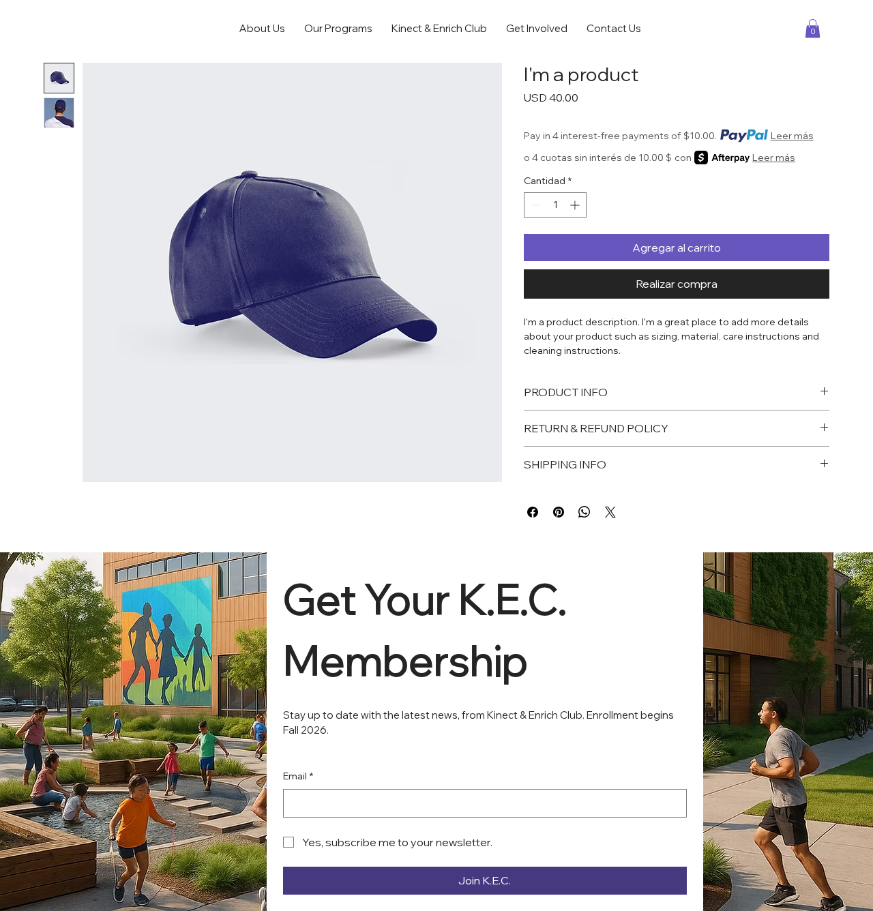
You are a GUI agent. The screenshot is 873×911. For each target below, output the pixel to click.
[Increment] (576, 205)
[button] (812, 28)
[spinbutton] (555, 205)
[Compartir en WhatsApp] (584, 512)
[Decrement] (534, 205)
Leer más (792, 136)
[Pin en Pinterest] (558, 512)
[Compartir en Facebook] (532, 512)
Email (298, 776)
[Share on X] (610, 512)
